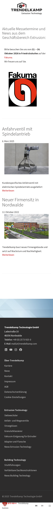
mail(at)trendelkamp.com (24, 343)
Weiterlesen (8, 190)
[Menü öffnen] (49, 506)
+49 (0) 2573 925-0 (22, 339)
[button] (5, 504)
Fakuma (8, 57)
